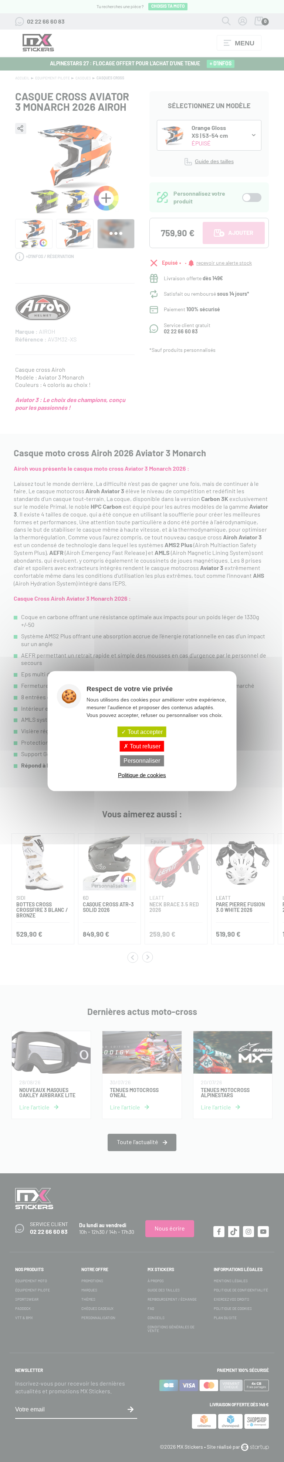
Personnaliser (142, 761)
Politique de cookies (142, 775)
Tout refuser (144, 746)
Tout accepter (144, 732)
